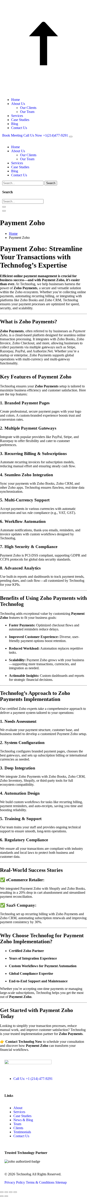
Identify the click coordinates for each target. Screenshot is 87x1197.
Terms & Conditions (40, 1182)
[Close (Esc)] (15, 1192)
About (17, 1108)
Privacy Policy (15, 1182)
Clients (18, 1128)
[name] (70, 136)
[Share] (10, 1192)
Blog (14, 124)
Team (17, 1124)
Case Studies (20, 120)
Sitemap (61, 1182)
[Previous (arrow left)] (2, 1196)
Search (50, 183)
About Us (18, 104)
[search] (4, 207)
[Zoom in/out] (2, 1192)
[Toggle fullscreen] (6, 1192)
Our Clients (28, 108)
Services (17, 116)
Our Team (27, 112)
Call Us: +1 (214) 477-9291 (33, 1079)
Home (15, 100)
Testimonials (22, 1132)
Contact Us (19, 128)
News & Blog (23, 1120)
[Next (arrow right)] (6, 1196)
